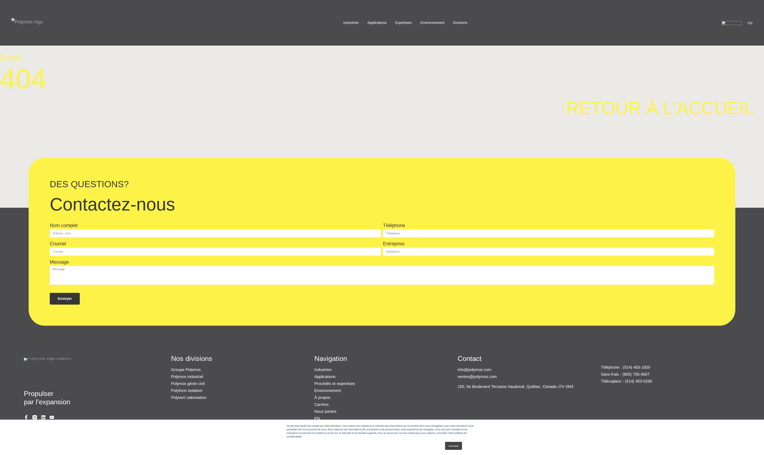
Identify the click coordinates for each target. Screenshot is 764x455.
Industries (323, 370)
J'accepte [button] (453, 445)
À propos (322, 397)
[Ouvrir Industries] (361, 22)
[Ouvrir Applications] (389, 22)
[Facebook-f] (26, 417)
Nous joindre (325, 411)
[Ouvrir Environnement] (447, 22)
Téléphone (394, 225)
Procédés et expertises (334, 384)
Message (59, 262)
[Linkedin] (43, 417)
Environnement (327, 391)
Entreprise (393, 243)
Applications (324, 377)
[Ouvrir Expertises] (414, 22)
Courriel (58, 243)
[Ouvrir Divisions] (470, 22)
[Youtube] (52, 417)
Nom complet (64, 225)
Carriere (321, 404)
